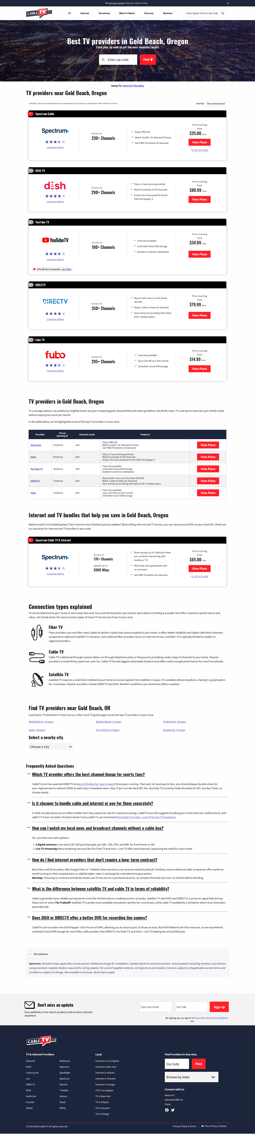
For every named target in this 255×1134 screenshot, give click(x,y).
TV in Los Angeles (104, 1090)
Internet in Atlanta (104, 1072)
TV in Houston (102, 1108)
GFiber (29, 1108)
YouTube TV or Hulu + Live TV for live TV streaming (146, 817)
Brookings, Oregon (174, 730)
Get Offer (66, 269)
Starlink (63, 1084)
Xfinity (63, 1108)
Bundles (139, 85)
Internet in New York (105, 1066)
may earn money (117, 3)
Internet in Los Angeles (107, 1060)
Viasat (63, 1102)
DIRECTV (35, 480)
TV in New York (102, 1096)
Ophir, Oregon (37, 730)
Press (167, 1104)
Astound (30, 1060)
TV (69, 13)
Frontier (30, 1102)
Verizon (63, 1096)
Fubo (33, 492)
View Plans (201, 142)
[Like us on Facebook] (167, 1111)
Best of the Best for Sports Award (96, 784)
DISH (33, 457)
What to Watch (127, 13)
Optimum (64, 1066)
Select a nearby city (46, 737)
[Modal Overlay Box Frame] (127, 1009)
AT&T (29, 1066)
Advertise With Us (174, 1099)
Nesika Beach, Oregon (108, 721)
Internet (84, 13)
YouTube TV (37, 468)
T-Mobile (64, 1090)
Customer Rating (55, 147)
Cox (28, 1078)
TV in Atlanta (102, 1102)
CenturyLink (32, 1072)
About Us (169, 1095)
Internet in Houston (105, 1078)
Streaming (104, 13)
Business (167, 13)
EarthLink (31, 1096)
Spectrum (36, 445)
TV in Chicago (102, 1113)
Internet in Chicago (105, 1084)
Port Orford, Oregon (108, 730)
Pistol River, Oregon (174, 721)
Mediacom (65, 1060)
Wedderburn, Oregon (41, 721)
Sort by (200, 103)
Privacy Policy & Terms (184, 1126)
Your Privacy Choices (215, 1126)
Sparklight (65, 1072)
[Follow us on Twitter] (173, 1111)
